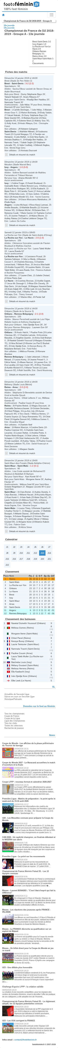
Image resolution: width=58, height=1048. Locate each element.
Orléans (8, 314)
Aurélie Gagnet (43, 281)
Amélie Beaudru (11, 207)
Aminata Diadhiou (12, 139)
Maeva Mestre (38, 216)
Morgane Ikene (33, 479)
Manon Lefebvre (15, 444)
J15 (7, 559)
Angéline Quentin (23, 338)
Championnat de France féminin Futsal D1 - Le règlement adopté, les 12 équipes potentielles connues (28, 1002)
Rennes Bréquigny (23, 314)
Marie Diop (39, 497)
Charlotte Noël (26, 425)
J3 (21, 547)
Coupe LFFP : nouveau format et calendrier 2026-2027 (26, 782)
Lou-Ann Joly (29, 411)
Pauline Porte (37, 332)
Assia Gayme (10, 505)
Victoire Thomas (42, 516)
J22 (7, 565)
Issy (6, 167)
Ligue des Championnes (14, 721)
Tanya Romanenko (30, 416)
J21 (49, 559)
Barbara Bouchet (31, 118)
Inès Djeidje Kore (31, 324)
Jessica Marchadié (41, 264)
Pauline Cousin (25, 403)
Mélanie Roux (24, 264)
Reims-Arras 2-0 (39, 56)
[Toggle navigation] (51, 15)
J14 (49, 553)
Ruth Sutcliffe (25, 370)
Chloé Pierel (17, 638)
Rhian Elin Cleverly (37, 283)
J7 (49, 547)
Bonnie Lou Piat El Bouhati (37, 343)
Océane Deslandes (41, 408)
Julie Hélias (25, 105)
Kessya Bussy (36, 346)
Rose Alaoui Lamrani (39, 205)
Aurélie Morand (13, 368)
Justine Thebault (18, 216)
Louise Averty (20, 359)
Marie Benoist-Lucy (29, 186)
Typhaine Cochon (44, 213)
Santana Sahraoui (12, 259)
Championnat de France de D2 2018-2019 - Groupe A (28, 21)
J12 (35, 553)
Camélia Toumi (26, 191)
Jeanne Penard (36, 359)
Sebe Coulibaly (25, 145)
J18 (28, 559)
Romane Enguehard (41, 508)
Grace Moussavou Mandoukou (34, 199)
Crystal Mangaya (21, 134)
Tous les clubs (10, 723)
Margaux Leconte (33, 487)
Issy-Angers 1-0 (39, 44)
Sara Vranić (24, 365)
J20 (42, 559)
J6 (42, 547)
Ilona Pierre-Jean (14, 278)
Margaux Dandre (27, 449)
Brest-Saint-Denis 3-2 (41, 41)
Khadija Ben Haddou (36, 99)
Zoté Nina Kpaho (37, 137)
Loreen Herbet (22, 433)
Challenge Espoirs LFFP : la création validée (22, 987)
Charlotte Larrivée (27, 335)
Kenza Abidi (39, 503)
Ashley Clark (15, 292)
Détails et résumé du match (22, 154)
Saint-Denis (17, 83)
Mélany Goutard (18, 665)
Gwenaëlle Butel (11, 186)
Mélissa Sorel (26, 484)
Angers (14, 167)
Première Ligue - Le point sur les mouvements (23, 856)
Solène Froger (18, 183)
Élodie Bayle (9, 202)
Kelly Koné (11, 123)
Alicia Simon (26, 527)
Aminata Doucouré (29, 150)
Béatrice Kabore (42, 522)
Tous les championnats (14, 713)
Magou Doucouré (39, 406)
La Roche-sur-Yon (13, 238)
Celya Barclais (10, 495)
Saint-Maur (9, 466)
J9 (14, 553)
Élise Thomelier (43, 365)
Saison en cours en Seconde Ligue (19, 696)
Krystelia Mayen (44, 495)
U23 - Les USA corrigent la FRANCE (18, 1020)
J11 (28, 553)
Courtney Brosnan (25, 281)
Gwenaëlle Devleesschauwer (16, 408)
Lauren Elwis (26, 275)
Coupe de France (11, 716)
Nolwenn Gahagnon (29, 129)
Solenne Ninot (25, 121)
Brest (7, 83)
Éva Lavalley (10, 365)
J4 (28, 547)
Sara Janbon (34, 194)
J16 (14, 559)
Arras (15, 387)
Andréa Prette (38, 433)
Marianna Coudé (11, 213)
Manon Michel (24, 210)
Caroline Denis (37, 427)
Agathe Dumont (20, 419)
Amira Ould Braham (43, 338)
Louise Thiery (24, 508)
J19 (35, 559)
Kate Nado (26, 497)
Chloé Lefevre (28, 398)
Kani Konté (30, 476)
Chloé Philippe (13, 411)
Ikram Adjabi (13, 289)
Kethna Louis (46, 186)
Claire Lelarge (17, 519)
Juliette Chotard (42, 275)
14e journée (9, 28)
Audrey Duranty (41, 492)
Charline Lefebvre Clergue (32, 218)
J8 (7, 553)
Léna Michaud (21, 205)
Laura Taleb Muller (42, 248)
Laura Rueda (14, 251)
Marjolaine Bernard (12, 349)
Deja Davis (9, 286)
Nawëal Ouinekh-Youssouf (21, 340)
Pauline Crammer (11, 430)
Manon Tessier (32, 368)
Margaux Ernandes (43, 340)
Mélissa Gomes (40, 419)
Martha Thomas (31, 292)
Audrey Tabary (29, 441)
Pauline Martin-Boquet (13, 435)
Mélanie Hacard (26, 495)
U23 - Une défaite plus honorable (17, 967)
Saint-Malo (22, 466)
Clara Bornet (25, 492)
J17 (21, 559)
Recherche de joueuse (14, 728)
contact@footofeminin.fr (25, 1040)
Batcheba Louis (18, 194)
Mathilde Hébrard (27, 131)
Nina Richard (16, 343)
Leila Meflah (21, 137)
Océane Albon (22, 503)
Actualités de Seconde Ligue (16, 694)
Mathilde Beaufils (29, 207)
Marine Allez (26, 297)
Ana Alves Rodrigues (17, 188)
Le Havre (29, 238)
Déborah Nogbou (42, 145)
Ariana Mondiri (25, 178)
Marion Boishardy (28, 112)
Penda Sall (40, 297)
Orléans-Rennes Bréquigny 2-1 (39, 52)
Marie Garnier (27, 213)
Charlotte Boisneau (25, 262)
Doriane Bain (39, 210)
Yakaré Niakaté (11, 97)
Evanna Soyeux (11, 416)
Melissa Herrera (39, 414)
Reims (7, 387)
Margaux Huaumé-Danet (41, 286)
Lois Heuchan (44, 289)
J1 (7, 547)
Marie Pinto (9, 191)
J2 (14, 547)
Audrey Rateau (10, 218)
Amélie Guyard (14, 267)
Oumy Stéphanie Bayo (31, 94)
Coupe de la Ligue (12, 718)
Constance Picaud (34, 256)
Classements (38, 63)
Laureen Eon (38, 327)
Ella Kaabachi (39, 188)
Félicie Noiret (10, 362)
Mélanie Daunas (22, 514)
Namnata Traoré (12, 102)
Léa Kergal (22, 286)
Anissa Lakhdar (43, 191)
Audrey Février (12, 511)
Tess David (24, 414)
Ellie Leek (30, 289)
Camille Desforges (21, 110)
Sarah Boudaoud (35, 183)
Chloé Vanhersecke (27, 438)
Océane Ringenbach (13, 487)
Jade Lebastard (33, 357)
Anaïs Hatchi (22, 332)
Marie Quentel (10, 118)
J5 (35, 547)
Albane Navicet (26, 362)
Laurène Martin (34, 267)
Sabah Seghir (27, 142)
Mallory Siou (40, 121)
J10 (21, 553)
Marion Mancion (21, 427)
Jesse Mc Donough (15, 283)
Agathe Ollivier (33, 519)
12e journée (9, 25)
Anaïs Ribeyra (29, 97)
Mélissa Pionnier (27, 351)
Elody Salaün (45, 112)
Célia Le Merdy (29, 259)
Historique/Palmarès (13, 699)
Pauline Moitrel (21, 406)
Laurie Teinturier (11, 500)
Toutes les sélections (13, 725)
